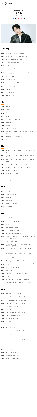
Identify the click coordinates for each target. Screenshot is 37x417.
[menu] (33, 3)
